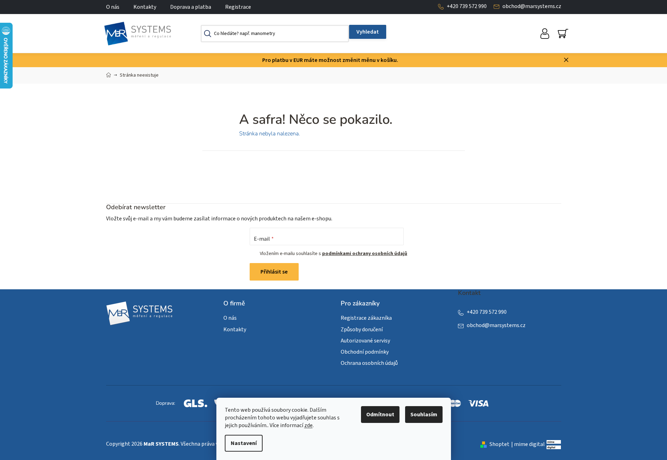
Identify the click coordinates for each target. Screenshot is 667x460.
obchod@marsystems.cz (531, 6)
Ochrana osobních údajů (369, 363)
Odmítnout (380, 414)
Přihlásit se (274, 272)
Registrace (238, 7)
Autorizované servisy (365, 341)
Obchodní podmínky (365, 352)
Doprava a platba (190, 7)
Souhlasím (423, 414)
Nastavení (244, 443)
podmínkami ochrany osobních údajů (364, 253)
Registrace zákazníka (366, 318)
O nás (112, 7)
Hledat (367, 32)
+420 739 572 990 (467, 6)
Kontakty (144, 7)
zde (308, 425)
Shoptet (499, 444)
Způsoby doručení (362, 329)
